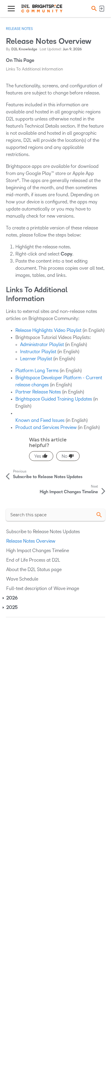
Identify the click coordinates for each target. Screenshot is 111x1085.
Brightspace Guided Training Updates (53, 398)
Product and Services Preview (46, 427)
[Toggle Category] (3, 598)
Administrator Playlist (42, 344)
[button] (93, 8)
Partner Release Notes (38, 391)
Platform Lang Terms (37, 370)
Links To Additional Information (34, 69)
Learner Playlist (36, 358)
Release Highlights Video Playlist (48, 330)
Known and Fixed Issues (40, 420)
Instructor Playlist (38, 351)
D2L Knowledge (24, 49)
